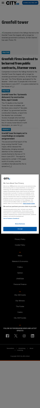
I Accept (20, 229)
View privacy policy (29, 203)
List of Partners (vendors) (11, 218)
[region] (20, 204)
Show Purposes (20, 223)
